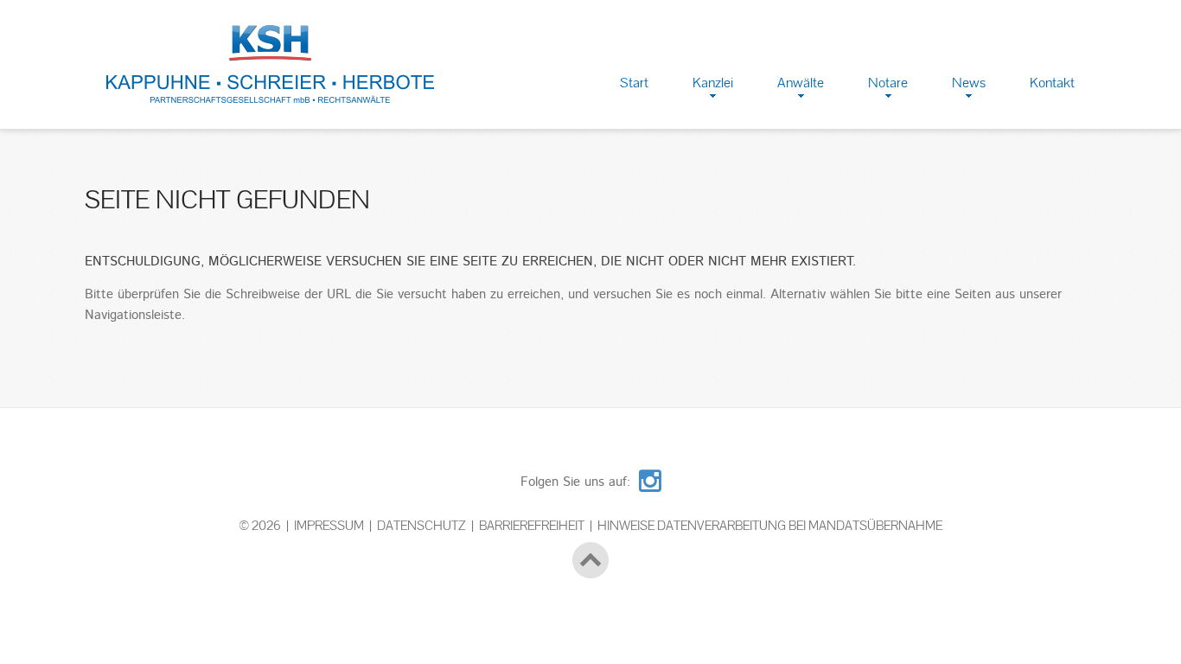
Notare (888, 82)
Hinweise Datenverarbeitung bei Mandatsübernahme (769, 525)
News (969, 82)
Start (634, 82)
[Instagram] (650, 477)
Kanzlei (713, 82)
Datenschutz (421, 525)
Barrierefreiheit (531, 525)
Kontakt (1052, 82)
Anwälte (800, 82)
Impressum (329, 525)
